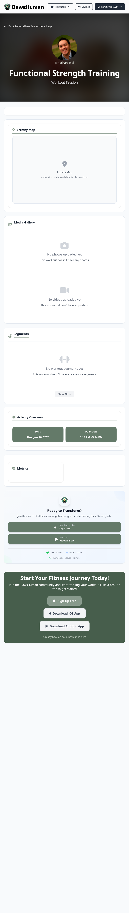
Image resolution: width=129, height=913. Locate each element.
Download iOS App (66, 613)
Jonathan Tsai (64, 63)
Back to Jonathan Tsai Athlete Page (30, 26)
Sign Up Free (67, 601)
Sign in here (79, 636)
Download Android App (67, 626)
